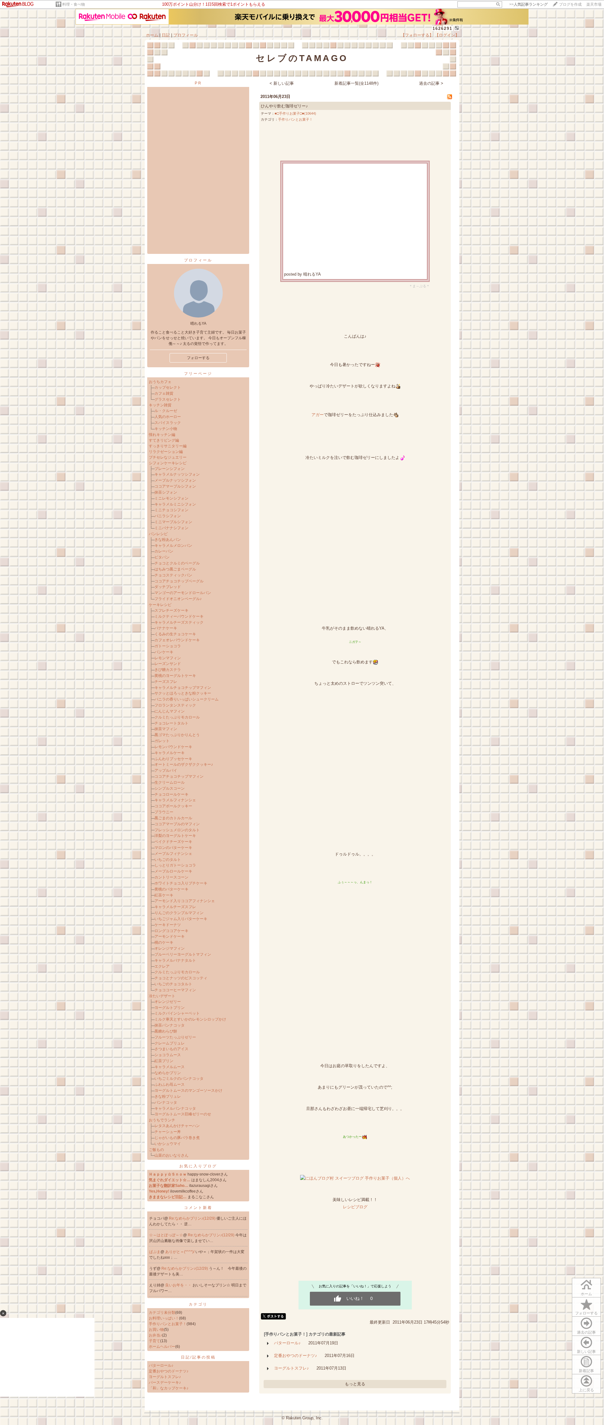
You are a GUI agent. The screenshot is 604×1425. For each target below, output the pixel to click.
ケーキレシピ (160, 605)
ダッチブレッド (167, 587)
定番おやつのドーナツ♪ (168, 1371)
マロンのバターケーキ (173, 847)
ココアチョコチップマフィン (179, 776)
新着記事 (586, 1371)
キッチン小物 (165, 428)
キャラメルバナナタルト (175, 960)
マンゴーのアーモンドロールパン (182, 593)
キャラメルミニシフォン (175, 504)
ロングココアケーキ (171, 931)
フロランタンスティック (175, 705)
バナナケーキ (165, 628)
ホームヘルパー (162, 1346)
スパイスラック (167, 423)
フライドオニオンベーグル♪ (178, 599)
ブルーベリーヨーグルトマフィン (182, 954)
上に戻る (586, 1390)
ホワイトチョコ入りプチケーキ (180, 883)
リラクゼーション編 (166, 451)
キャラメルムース (169, 1067)
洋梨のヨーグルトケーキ (175, 835)
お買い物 (156, 1329)
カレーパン (163, 551)
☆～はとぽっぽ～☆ (166, 1235)
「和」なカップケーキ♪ (168, 1388)
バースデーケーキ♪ (165, 1382)
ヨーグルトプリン (169, 1007)
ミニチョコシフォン (171, 510)
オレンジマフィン (169, 948)
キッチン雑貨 (160, 405)
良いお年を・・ (179, 1285)
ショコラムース (167, 1055)
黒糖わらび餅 (165, 1031)
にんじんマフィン (169, 711)
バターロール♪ (161, 1365)
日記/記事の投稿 (198, 1357)
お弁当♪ (155, 1335)
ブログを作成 (570, 4)
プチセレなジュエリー (168, 457)
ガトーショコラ (167, 646)
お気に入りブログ (198, 1166)
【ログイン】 (447, 35)
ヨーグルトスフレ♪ (165, 1377)
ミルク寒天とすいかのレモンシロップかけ (190, 1019)
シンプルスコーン (169, 788)
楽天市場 (593, 4)
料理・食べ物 (73, 4)
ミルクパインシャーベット (177, 1013)
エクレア (162, 966)
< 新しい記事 (282, 83)
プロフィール (185, 35)
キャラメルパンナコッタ (175, 1108)
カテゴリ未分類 (162, 1312)
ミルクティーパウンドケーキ (179, 616)
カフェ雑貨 (163, 393)
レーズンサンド (167, 663)
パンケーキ (163, 652)
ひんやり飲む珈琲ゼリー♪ (284, 106)
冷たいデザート (162, 996)
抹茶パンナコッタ (169, 1025)
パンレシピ (158, 534)
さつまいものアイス (171, 1049)
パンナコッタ (165, 1102)
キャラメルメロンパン (173, 545)
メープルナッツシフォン (175, 480)
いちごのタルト (167, 859)
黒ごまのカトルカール (173, 818)
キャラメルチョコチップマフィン (182, 687)
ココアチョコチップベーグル (179, 581)
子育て (154, 1341)
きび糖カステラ (167, 669)
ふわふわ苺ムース (169, 1084)
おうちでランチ (162, 1120)
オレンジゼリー (167, 1001)
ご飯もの (156, 1149)
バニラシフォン (167, 516)
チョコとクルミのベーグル (177, 563)
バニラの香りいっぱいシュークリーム (186, 699)
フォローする (586, 1313)
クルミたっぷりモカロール (177, 717)
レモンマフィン (167, 658)
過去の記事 (586, 1332)
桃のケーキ (163, 942)
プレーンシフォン (169, 468)
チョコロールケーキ (171, 794)
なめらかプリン (167, 1073)
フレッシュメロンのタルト (177, 830)
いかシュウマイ (167, 1144)
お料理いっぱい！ (164, 1318)
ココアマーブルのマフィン (177, 824)
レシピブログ (355, 1207)
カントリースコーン (171, 877)
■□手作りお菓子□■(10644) (295, 113)
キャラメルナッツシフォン (177, 474)
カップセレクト (167, 387)
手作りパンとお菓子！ (168, 1324)
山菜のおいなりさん (171, 1155)
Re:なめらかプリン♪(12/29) (192, 1218)
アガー (317, 414)
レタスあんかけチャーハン (177, 1126)
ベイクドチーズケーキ (173, 841)
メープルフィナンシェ (173, 853)
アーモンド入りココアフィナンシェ (184, 901)
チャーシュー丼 (167, 1132)
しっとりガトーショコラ (175, 865)
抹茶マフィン (165, 729)
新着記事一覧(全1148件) (356, 83)
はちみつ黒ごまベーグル (175, 569)
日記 (166, 35)
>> (528, 4)
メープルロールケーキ (173, 871)
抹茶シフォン (165, 492)
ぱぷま (154, 1252)
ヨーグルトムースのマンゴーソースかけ (188, 1090)
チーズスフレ (165, 681)
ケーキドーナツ (167, 925)
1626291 (442, 28)
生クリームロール (169, 782)
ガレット (162, 741)
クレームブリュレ (169, 1043)
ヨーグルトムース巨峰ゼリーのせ (182, 1114)
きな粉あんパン (167, 539)
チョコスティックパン (173, 575)
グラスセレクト (167, 399)
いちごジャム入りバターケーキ (180, 919)
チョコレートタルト (171, 723)
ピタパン (162, 557)
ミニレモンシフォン (171, 498)
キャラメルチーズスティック (179, 622)
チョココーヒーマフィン (175, 990)
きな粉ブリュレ (167, 1096)
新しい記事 (586, 1351)
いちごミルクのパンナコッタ (179, 1078)
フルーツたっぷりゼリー (175, 1037)
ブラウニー (163, 812)
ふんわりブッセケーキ (173, 759)
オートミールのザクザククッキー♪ (183, 764)
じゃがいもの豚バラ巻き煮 (177, 1138)
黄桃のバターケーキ (171, 889)
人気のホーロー (167, 417)
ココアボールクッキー (173, 806)
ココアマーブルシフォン (175, 486)
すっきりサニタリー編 (168, 446)
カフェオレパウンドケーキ (177, 640)
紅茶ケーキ (163, 895)
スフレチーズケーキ (171, 610)
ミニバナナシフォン (171, 528)
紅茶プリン (163, 1061)
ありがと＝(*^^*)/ (180, 1252)
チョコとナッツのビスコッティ (180, 978)
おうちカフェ (160, 382)
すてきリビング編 (164, 440)
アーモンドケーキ (169, 936)
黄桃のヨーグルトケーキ (175, 675)
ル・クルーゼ (165, 411)
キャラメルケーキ (169, 753)
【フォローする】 (417, 35)
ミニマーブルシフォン (173, 522)
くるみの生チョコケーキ (175, 634)
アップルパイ (165, 770)
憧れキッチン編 (162, 434)
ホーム (152, 35)
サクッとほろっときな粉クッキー (182, 693)
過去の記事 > (431, 83)
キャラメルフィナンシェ (175, 800)
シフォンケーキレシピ (168, 463)
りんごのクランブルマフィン (179, 913)
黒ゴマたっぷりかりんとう (177, 735)
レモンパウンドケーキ (173, 747)
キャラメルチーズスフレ (175, 907)
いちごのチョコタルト (173, 984)
